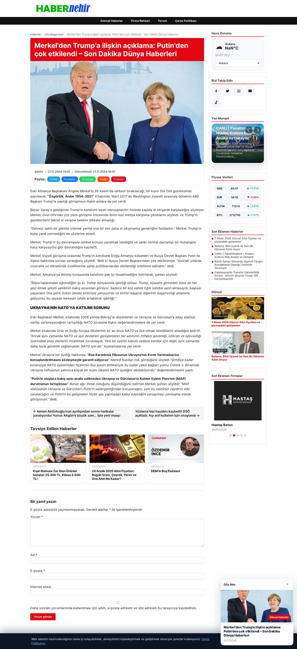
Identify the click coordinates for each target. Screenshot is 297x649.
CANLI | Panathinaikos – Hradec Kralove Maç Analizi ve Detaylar (234, 255)
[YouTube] (250, 91)
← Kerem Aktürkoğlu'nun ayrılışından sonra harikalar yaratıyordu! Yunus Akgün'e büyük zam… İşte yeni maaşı (76, 413)
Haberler (35, 34)
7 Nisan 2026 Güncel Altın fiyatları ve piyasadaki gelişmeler (238, 240)
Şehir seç (222, 55)
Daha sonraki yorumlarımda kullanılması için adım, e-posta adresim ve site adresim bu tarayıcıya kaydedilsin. (113, 608)
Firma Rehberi (140, 20)
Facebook (69, 179)
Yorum (36, 517)
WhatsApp (87, 179)
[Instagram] (238, 91)
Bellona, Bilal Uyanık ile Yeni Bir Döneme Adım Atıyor (234, 247)
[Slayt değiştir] (230, 435)
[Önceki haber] (248, 130)
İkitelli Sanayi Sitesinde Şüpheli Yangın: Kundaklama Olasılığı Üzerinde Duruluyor (239, 264)
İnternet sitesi (40, 587)
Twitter (54, 179)
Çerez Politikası (186, 20)
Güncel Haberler (111, 20)
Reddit (103, 179)
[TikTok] (216, 102)
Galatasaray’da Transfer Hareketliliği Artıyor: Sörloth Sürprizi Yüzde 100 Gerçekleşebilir (237, 275)
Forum (162, 20)
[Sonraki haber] (257, 130)
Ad (33, 555)
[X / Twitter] (227, 91)
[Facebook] (216, 91)
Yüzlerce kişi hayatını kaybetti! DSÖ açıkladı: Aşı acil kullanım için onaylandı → (167, 413)
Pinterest (119, 179)
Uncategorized (54, 34)
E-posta (37, 571)
